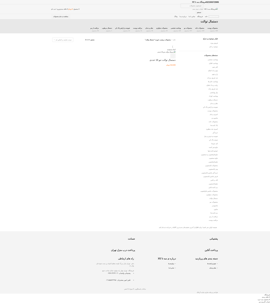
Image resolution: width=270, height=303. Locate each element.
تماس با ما (171, 268)
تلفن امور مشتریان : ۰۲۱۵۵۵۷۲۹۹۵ (118, 280)
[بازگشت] (220, 22)
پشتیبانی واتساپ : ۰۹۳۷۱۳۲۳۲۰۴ (118, 273)
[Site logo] (211, 9)
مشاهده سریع (167, 55)
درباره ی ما (171, 263)
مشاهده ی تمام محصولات (60, 16)
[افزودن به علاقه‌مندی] (161, 55)
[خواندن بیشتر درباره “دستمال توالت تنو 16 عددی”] (173, 55)
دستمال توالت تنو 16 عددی (163, 60)
